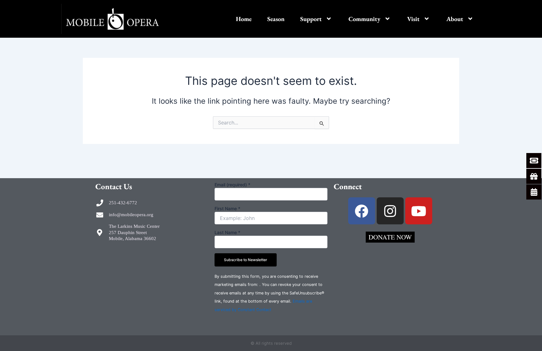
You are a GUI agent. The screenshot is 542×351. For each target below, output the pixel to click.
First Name (227, 208)
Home (244, 19)
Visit (413, 19)
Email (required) (232, 184)
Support (311, 19)
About (454, 19)
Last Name (227, 232)
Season (275, 19)
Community (364, 19)
